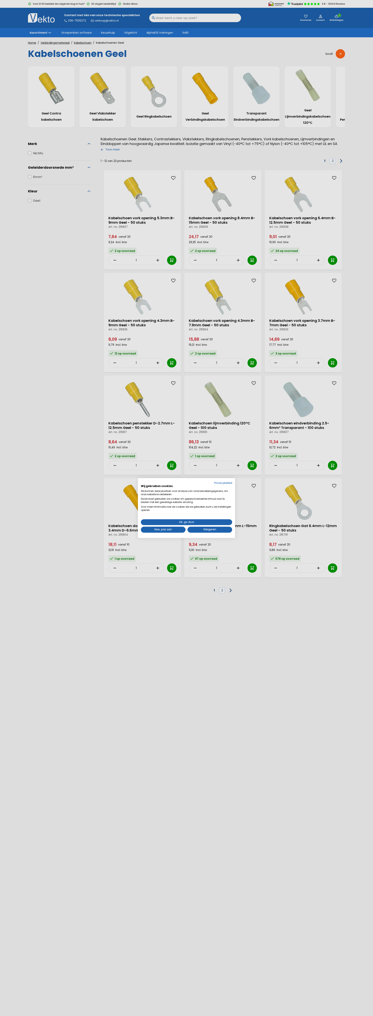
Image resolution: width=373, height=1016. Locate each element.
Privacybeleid (223, 483)
